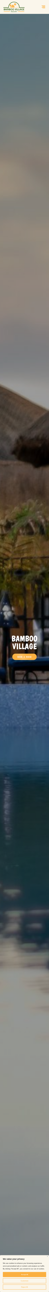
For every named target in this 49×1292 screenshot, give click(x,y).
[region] (24, 1273)
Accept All (24, 1274)
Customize (24, 1281)
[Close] (47, 1256)
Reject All (24, 1287)
